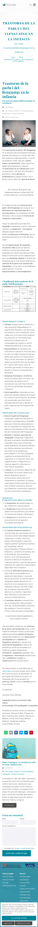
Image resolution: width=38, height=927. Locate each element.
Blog (21, 57)
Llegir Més (9, 805)
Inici (13, 57)
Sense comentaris (12, 117)
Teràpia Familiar (17, 113)
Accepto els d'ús (19, 848)
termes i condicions (22, 848)
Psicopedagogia (27, 111)
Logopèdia (6, 113)
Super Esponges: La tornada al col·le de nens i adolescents (19, 763)
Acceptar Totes (19, 918)
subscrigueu (7, 671)
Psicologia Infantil (12, 111)
